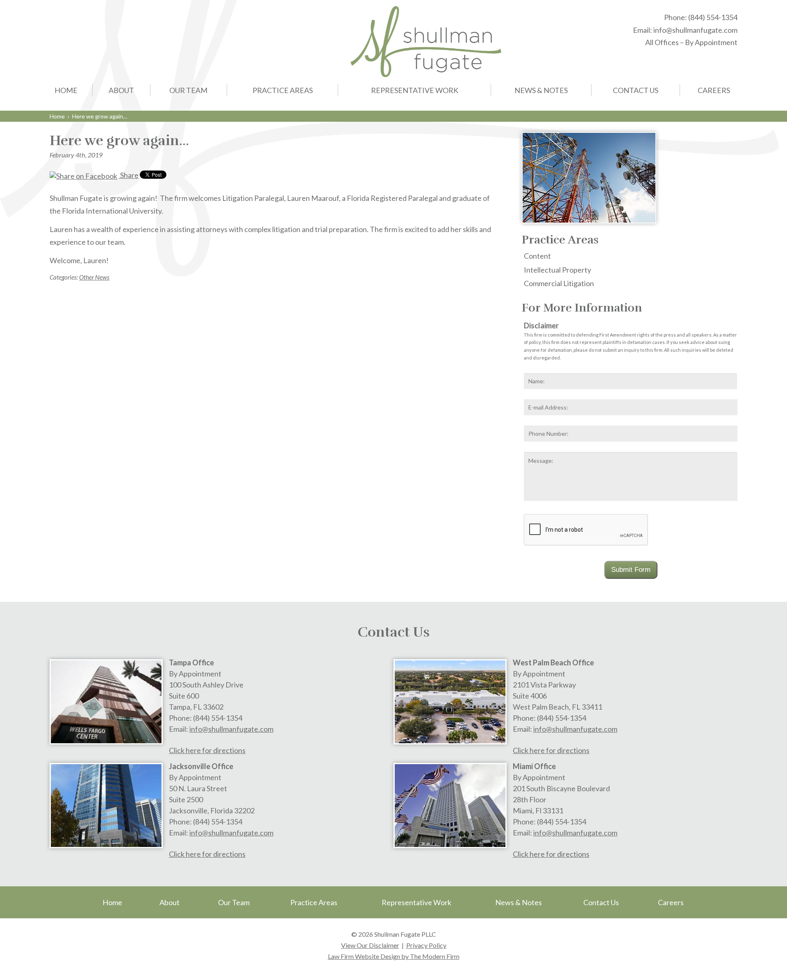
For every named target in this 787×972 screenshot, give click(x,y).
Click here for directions (207, 750)
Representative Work (414, 90)
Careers (714, 90)
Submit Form (631, 570)
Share (129, 175)
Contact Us (635, 90)
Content (537, 255)
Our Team (188, 90)
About (121, 90)
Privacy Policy (426, 945)
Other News (94, 277)
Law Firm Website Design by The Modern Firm (393, 956)
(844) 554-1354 (712, 17)
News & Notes (541, 90)
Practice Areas (282, 90)
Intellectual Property (557, 269)
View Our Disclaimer (370, 945)
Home (66, 90)
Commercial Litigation (559, 283)
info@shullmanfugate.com (695, 29)
